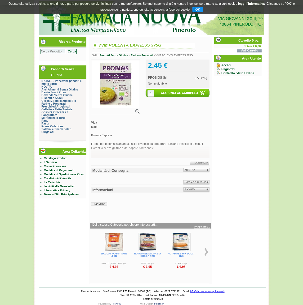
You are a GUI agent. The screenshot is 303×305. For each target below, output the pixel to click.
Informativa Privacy (57, 190)
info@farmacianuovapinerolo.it (207, 291)
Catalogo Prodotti (55, 158)
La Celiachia (52, 182)
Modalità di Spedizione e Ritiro (64, 174)
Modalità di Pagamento (59, 170)
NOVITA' (47, 86)
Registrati (228, 69)
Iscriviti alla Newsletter (59, 186)
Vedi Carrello (249, 50)
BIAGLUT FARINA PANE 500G (114, 254)
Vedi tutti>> (202, 227)
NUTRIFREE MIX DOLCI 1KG (181, 254)
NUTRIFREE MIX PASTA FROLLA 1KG (147, 254)
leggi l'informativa (251, 3)
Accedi (226, 65)
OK (197, 9)
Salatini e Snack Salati (56, 129)
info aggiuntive (195, 182)
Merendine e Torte (53, 118)
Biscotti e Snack (52, 98)
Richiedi (190, 189)
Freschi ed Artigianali (55, 106)
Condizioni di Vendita (57, 178)
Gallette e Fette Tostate (56, 109)
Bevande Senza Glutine (57, 95)
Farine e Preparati (53, 103)
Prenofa (116, 303)
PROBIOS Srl (157, 77)
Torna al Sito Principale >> (61, 194)
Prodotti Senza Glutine (114, 55)
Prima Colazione (52, 126)
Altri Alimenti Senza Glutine (59, 89)
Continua (201, 162)
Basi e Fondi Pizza (53, 92)
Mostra (190, 170)
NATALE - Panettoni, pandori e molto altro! (61, 82)
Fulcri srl (159, 303)
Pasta (45, 123)
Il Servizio (50, 162)
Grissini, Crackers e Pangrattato (54, 114)
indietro (99, 204)
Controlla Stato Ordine (237, 73)
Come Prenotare (55, 166)
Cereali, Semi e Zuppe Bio (58, 101)
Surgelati (47, 132)
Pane (44, 120)
